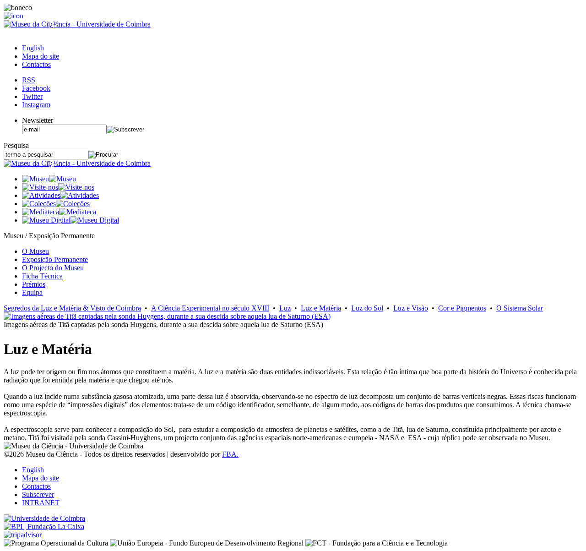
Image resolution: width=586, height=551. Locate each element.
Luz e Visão (410, 308)
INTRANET (41, 503)
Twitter (32, 96)
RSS (28, 80)
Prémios (33, 284)
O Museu (35, 251)
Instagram (36, 105)
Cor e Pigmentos (462, 308)
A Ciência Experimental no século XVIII (210, 308)
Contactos (36, 64)
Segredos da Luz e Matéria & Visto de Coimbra (72, 308)
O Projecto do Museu (53, 268)
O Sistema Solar (519, 308)
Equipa (32, 292)
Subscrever (38, 494)
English (33, 48)
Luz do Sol (367, 308)
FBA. (230, 454)
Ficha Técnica (42, 276)
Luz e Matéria (321, 308)
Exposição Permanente (55, 259)
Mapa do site (40, 56)
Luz (285, 308)
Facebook (36, 88)
